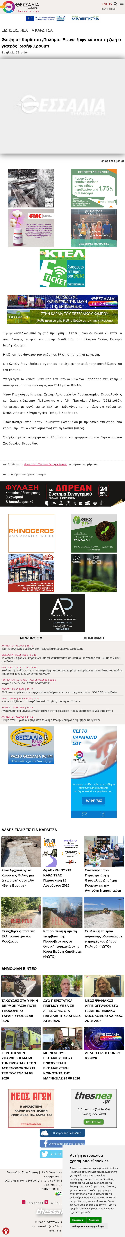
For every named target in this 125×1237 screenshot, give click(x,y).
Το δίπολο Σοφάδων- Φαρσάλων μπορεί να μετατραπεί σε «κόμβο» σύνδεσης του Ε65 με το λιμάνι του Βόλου (61, 658)
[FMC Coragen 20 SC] (31, 228)
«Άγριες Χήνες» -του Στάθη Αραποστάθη (29, 682)
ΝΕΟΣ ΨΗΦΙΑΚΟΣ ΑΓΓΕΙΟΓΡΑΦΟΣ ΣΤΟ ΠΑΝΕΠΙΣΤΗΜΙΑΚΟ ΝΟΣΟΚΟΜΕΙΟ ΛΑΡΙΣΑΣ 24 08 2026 (104, 1011)
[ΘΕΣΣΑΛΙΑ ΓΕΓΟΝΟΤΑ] (62, 302)
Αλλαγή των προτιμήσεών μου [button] (88, 1226)
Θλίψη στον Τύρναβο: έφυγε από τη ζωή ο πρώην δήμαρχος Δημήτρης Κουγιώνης (51, 719)
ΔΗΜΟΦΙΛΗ (94, 638)
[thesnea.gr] (94, 1108)
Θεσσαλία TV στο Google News (45, 464)
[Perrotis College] (94, 228)
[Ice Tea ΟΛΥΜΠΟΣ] (94, 573)
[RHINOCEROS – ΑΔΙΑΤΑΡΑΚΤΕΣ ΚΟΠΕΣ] (31, 533)
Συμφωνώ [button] (77, 1220)
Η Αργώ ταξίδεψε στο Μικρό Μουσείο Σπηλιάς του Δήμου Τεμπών (41, 700)
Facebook (33, 1203)
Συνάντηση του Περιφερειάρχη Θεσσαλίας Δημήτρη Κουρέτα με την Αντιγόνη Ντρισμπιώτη (103, 880)
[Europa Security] (62, 494)
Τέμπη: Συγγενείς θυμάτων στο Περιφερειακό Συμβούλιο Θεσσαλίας (42, 647)
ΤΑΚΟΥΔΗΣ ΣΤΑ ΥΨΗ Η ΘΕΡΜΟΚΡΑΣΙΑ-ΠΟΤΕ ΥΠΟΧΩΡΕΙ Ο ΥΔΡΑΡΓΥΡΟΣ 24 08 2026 (20, 1011)
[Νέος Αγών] (31, 1108)
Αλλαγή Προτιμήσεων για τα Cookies (32, 1180)
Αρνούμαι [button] (94, 1220)
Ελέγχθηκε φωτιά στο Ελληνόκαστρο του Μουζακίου (18, 936)
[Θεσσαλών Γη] (62, 317)
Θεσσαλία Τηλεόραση (22, 1172)
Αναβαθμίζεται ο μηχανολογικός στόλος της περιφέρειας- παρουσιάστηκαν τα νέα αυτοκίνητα (57, 709)
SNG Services (51, 1172)
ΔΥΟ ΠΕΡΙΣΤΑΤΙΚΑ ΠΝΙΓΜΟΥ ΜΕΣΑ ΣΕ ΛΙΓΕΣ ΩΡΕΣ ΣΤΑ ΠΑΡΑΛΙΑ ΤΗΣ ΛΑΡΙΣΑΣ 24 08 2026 (62, 1011)
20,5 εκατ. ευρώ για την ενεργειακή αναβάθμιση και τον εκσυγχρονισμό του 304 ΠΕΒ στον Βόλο (59, 691)
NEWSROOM (31, 638)
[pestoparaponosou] (94, 772)
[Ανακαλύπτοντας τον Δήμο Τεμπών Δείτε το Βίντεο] (31, 188)
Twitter (54, 1203)
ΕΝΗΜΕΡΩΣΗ (50, 1189)
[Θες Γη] (94, 533)
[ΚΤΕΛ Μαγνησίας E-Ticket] (62, 268)
